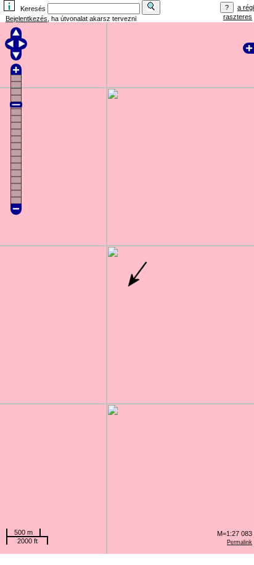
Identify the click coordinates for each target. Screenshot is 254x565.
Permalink (239, 542)
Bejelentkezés (26, 18)
